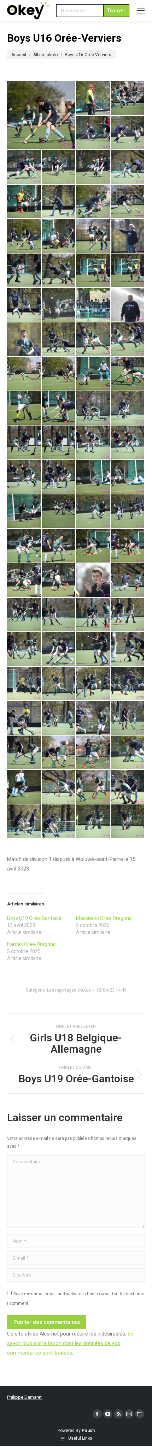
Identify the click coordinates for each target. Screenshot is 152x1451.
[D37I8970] (59, 477)
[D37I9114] (128, 718)
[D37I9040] (59, 615)
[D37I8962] (128, 408)
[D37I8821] (93, 167)
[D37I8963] (24, 443)
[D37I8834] (24, 202)
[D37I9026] (93, 580)
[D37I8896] (128, 305)
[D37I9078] (93, 684)
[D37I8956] (93, 408)
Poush (88, 1430)
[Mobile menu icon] (140, 10)
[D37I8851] (128, 202)
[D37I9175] (59, 821)
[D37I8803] (128, 98)
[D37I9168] (128, 787)
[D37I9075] (59, 684)
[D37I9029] (128, 580)
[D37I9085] (128, 684)
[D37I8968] (24, 477)
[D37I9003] (24, 546)
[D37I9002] (128, 511)
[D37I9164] (93, 787)
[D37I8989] (59, 511)
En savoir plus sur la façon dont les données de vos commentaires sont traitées (70, 1343)
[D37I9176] (93, 821)
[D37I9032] (24, 615)
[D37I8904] (59, 339)
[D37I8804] (93, 133)
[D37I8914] (128, 339)
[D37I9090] (24, 718)
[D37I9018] (24, 580)
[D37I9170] (24, 821)
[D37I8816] (59, 167)
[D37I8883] (24, 305)
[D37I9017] (128, 546)
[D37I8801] (93, 98)
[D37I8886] (59, 305)
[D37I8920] (24, 374)
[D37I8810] (128, 133)
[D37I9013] (93, 546)
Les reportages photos (69, 990)
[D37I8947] (59, 408)
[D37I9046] (128, 615)
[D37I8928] (93, 374)
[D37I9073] (24, 684)
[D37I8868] (93, 236)
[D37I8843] (59, 202)
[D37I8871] (128, 236)
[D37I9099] (59, 718)
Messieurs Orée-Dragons (103, 918)
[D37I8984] (24, 511)
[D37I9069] (128, 649)
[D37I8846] (93, 202)
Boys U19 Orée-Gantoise (34, 918)
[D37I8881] (93, 271)
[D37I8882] (128, 271)
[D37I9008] (59, 546)
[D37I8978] (93, 477)
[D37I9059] (93, 649)
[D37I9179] (128, 821)
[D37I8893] (93, 305)
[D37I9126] (59, 753)
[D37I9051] (24, 649)
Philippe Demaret (24, 1397)
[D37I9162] (59, 787)
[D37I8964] (59, 443)
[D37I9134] (93, 753)
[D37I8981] (128, 477)
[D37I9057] (59, 649)
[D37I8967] (128, 443)
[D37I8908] (93, 339)
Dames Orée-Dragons (31, 944)
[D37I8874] (24, 271)
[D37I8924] (59, 374)
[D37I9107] (93, 718)
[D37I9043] (93, 615)
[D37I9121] (24, 753)
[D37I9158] (24, 787)
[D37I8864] (59, 236)
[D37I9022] (59, 580)
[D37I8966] (93, 443)
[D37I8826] (128, 167)
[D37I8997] (93, 511)
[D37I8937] (128, 374)
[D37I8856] (41, 115)
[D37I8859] (24, 236)
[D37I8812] (24, 167)
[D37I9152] (128, 753)
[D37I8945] (24, 408)
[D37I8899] (24, 339)
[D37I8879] (59, 271)
